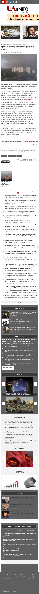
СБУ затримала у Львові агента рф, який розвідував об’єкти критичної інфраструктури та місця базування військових (21, 201)
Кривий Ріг (4, 155)
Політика (17, 574)
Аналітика (19, 308)
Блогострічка (19, 418)
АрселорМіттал (12, 155)
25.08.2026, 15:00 (9, 424)
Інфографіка (19, 472)
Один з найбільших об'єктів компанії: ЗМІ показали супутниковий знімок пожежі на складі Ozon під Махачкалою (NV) (19, 436)
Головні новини (10, 574)
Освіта (17, 576)
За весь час (30, 530)
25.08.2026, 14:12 (9, 443)
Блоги (19, 494)
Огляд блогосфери (10, 578)
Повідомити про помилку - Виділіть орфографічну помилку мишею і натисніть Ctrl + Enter (18, 151)
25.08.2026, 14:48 (9, 429)
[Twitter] (13, 2)
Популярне (26, 527)
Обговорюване (14, 527)
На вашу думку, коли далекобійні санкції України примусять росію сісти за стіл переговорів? (18, 340)
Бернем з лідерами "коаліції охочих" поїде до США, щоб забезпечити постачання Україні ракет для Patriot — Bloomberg (20, 281)
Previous (2, 33)
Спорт (30, 576)
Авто (21, 576)
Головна (4, 574)
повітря (19, 155)
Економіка (29, 574)
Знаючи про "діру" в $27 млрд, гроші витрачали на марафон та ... (10, 37)
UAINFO (34, 145)
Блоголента (18, 578)
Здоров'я (26, 576)
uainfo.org (19, 584)
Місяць (19, 530)
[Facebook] (10, 2)
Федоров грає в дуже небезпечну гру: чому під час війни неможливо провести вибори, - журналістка (23, 313)
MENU (3, 2)
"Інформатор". (28, 99)
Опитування (19, 336)
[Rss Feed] (7, 2)
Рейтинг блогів (25, 578)
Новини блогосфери (20, 44)
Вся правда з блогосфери (7, 44)
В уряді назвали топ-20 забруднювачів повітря (6, 184)
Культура (5, 576)
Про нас (4, 588)
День (8, 530)
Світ (33, 574)
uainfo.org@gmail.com (23, 588)
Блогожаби (19, 448)
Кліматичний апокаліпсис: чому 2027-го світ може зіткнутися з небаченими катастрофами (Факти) (19, 421)
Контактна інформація (12, 588)
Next (37, 33)
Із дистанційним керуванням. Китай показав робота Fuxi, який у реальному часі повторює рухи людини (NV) (20, 426)
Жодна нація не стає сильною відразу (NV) (17, 431)
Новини (19, 193)
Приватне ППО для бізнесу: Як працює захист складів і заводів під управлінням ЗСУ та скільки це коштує (23, 321)
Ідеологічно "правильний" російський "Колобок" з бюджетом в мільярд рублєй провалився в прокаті (21, 513)
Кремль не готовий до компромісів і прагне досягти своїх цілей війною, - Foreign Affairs (22, 328)
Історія (13, 576)
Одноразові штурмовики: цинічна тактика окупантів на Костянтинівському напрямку (22, 498)
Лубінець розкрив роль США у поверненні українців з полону (19, 544)
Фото (19, 374)
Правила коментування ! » (30, 191)
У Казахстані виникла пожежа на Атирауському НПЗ (20, 215)
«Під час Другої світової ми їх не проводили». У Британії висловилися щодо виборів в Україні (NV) (20, 441)
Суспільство (23, 574)
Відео (4, 578)
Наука (9, 576)
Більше (19, 302)
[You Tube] (16, 2)
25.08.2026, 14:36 (9, 432)
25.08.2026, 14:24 (9, 439)
